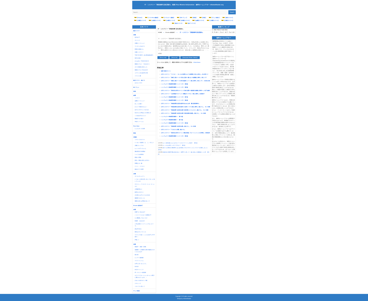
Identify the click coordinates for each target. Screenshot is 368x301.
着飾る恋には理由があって (142, 201)
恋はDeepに (138, 229)
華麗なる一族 (138, 163)
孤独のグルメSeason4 (141, 70)
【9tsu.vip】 (163, 57)
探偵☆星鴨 (138, 157)
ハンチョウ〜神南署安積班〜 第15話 (172, 119)
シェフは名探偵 (139, 154)
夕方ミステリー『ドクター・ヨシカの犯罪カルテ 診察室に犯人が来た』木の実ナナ (184, 74)
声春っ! (137, 239)
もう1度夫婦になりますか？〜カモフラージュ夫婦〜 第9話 (180, 143)
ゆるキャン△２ (139, 269)
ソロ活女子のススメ (140, 115)
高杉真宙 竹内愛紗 (140, 151)
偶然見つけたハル (140, 198)
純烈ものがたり (139, 192)
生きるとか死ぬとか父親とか (143, 112)
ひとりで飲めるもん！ (141, 106)
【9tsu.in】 (174, 57)
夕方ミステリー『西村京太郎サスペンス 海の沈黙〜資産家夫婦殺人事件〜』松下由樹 (185, 90)
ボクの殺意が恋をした (141, 67)
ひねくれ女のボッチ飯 (141, 280)
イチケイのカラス (140, 139)
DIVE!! (137, 266)
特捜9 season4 (140, 221)
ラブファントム (139, 260)
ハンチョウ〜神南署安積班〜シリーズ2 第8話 (174, 84)
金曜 (134, 95)
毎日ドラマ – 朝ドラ (139, 80)
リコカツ (137, 98)
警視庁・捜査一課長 (140, 246)
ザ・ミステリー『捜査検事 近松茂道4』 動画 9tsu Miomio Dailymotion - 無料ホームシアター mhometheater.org (184, 5)
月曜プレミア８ (139, 145)
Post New (136, 126)
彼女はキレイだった (140, 231)
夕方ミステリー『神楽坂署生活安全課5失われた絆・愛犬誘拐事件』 (180, 103)
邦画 (134, 133)
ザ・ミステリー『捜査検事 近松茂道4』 (171, 29)
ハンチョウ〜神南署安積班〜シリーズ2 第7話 (174, 97)
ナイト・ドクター (140, 166)
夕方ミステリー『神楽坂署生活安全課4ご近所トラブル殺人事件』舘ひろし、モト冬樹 (185, 106)
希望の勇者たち (139, 49)
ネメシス (137, 40)
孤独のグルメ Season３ (142, 64)
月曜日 (135, 137)
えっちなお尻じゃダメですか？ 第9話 (174, 145)
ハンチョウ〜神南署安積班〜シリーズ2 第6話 (174, 100)
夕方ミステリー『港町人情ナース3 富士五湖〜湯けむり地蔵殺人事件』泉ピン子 (184, 77)
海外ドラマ (136, 30)
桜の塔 (137, 254)
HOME (160, 32)
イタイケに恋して (140, 286)
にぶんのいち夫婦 (140, 128)
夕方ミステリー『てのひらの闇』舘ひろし (173, 129)
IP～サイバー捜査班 (140, 272)
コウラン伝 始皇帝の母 (141, 73)
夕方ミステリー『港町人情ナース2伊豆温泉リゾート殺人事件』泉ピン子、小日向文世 (185, 80)
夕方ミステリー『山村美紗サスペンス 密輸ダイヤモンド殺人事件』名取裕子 (183, 93)
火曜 (134, 173)
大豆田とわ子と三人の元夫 (142, 195)
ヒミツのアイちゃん (140, 148)
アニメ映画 (136, 291)
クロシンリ (138, 283)
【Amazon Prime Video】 (190, 57)
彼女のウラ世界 (139, 169)
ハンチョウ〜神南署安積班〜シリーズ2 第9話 (174, 87)
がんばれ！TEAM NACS (142, 61)
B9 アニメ (136, 87)
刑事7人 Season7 (140, 212)
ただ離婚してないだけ (141, 218)
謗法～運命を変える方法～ (142, 160)
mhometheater (187, 298)
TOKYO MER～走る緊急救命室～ (144, 55)
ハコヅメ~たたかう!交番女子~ (143, 215)
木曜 (134, 244)
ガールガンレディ (140, 176)
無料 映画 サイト (166, 71)
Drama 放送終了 (170, 32)
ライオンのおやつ (140, 46)
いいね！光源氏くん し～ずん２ (144, 142)
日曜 (134, 34)
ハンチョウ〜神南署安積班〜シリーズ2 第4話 (174, 136)
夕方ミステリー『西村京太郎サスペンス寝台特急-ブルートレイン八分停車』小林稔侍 (185, 132)
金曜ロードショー (140, 101)
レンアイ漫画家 (139, 257)
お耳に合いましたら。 (141, 263)
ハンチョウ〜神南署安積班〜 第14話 (172, 116)
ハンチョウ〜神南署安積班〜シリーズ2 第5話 (174, 123)
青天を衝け (138, 58)
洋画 (134, 91)
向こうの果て (138, 103)
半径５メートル (139, 121)
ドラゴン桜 (138, 76)
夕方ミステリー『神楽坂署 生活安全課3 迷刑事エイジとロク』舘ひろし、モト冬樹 (184, 110)
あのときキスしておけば (142, 109)
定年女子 (137, 37)
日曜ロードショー (140, 43)
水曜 (134, 209)
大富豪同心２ (138, 189)
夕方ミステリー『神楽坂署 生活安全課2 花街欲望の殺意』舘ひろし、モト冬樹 (183, 113)
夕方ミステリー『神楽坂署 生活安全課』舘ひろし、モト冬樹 (178, 126)
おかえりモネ (138, 83)
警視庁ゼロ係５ (139, 118)
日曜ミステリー (139, 52)
